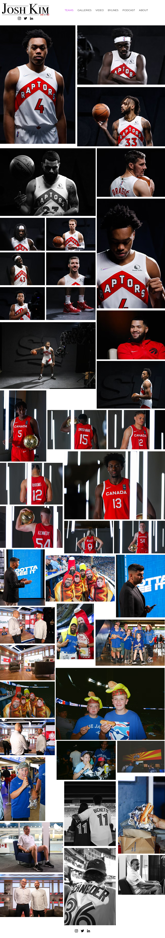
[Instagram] (19, 18)
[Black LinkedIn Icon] (31, 18)
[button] (84, 10)
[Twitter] (25, 18)
